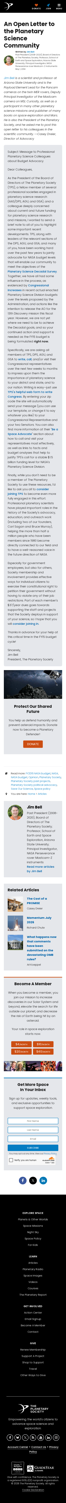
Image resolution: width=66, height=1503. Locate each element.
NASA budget (19, 777)
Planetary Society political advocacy (34, 785)
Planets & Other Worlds (33, 1219)
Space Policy (33, 1238)
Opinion (33, 777)
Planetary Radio (33, 1269)
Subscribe (33, 1147)
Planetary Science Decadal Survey (32, 271)
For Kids (33, 1245)
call (29, 359)
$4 (22, 1044)
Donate (33, 744)
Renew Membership (33, 1350)
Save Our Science (22, 789)
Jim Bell (9, 78)
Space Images (33, 1275)
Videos (33, 1282)
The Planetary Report (33, 1295)
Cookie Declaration (33, 1490)
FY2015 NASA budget (38, 773)
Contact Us (38, 1447)
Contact (33, 1332)
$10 (43, 1044)
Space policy (42, 789)
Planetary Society (50, 777)
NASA (55, 773)
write (21, 359)
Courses (33, 1288)
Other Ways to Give (33, 1375)
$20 (21, 1052)
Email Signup (33, 1319)
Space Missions (33, 1226)
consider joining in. (26, 624)
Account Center (18, 1447)
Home (31, 794)
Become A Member (33, 1325)
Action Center (33, 1312)
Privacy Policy (50, 1153)
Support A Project (33, 1356)
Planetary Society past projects (30, 781)
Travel (33, 1369)
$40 (43, 1052)
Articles (42, 794)
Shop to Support (33, 1362)
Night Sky (33, 1232)
